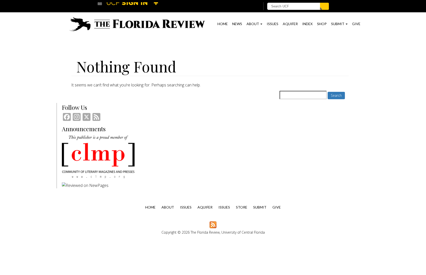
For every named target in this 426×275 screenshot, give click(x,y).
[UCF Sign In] (244, 6)
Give (356, 24)
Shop (322, 24)
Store (241, 207)
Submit (338, 24)
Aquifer (290, 24)
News (237, 24)
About (253, 24)
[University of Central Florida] (133, 6)
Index (307, 24)
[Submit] (324, 6)
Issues (272, 24)
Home (222, 24)
